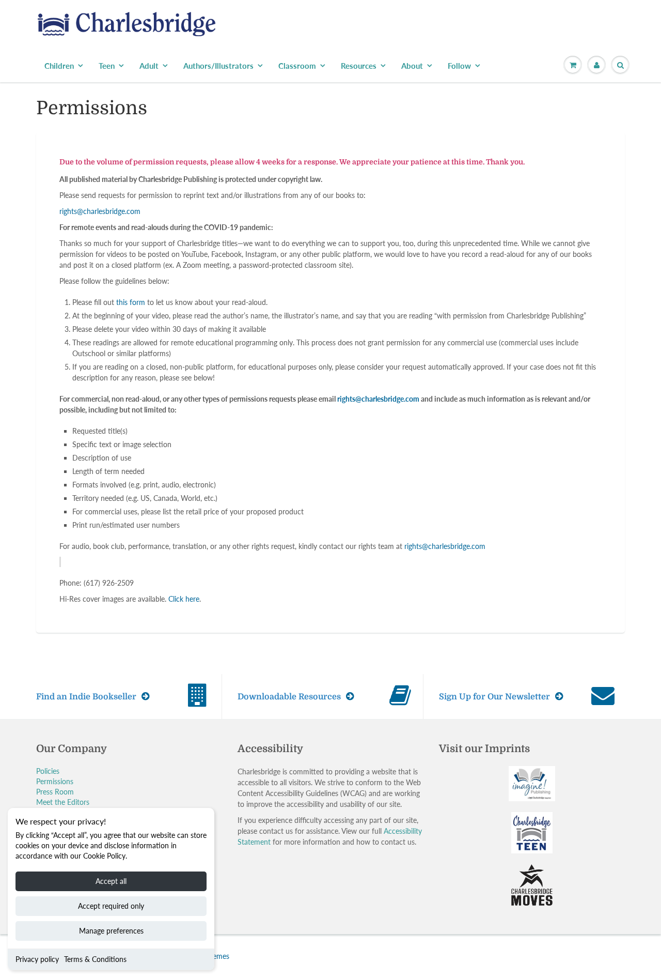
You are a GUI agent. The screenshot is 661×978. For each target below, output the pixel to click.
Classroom (297, 65)
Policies (47, 771)
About (412, 65)
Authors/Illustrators (218, 65)
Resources (358, 65)
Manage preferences (111, 930)
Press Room (55, 791)
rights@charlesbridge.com (99, 211)
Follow (459, 65)
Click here (183, 598)
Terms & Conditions (95, 959)
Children (59, 65)
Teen (107, 65)
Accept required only (111, 905)
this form (130, 302)
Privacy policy (37, 959)
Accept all (111, 881)
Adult (149, 65)
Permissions (54, 781)
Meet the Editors (62, 802)
